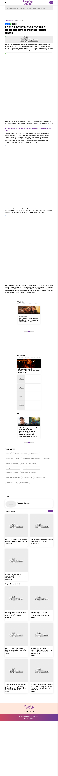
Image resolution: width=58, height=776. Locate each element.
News (18, 6)
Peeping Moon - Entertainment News (31, 468)
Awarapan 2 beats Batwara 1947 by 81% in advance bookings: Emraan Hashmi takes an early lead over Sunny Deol (41, 687)
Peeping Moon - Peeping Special (13, 477)
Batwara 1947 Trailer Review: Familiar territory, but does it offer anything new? (28, 320)
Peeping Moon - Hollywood (12, 472)
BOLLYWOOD (21, 356)
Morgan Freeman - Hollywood (12, 458)
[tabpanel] (29, 315)
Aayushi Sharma (10, 20)
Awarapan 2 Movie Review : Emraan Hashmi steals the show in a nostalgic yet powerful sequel (41, 613)
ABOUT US (26, 718)
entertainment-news (23, 316)
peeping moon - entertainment (13, 468)
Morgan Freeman (35, 453)
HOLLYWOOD (12, 6)
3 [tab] (29, 331)
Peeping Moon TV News (11, 482)
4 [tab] (31, 331)
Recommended (8, 543)
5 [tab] (33, 331)
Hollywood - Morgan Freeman (20, 453)
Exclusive (7, 619)
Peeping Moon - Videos (41, 477)
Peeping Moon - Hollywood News (28, 472)
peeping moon (46, 458)
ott (18, 413)
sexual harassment (24, 482)
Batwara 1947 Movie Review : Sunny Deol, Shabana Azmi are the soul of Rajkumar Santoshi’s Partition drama (41, 651)
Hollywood (8, 453)
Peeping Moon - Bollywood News (28, 463)
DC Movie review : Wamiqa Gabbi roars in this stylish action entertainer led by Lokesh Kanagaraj (15, 614)
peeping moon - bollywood (12, 463)
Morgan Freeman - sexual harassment (31, 458)
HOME (8, 6)
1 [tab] (24, 331)
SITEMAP (32, 718)
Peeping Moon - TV (28, 477)
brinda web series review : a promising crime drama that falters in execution (29, 370)
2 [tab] (27, 331)
